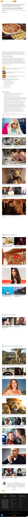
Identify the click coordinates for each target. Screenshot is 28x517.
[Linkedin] (12, 489)
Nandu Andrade (22, 54)
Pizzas (7, 10)
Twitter (20, 500)
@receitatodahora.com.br (9, 114)
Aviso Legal (12, 505)
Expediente (12, 502)
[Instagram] (15, 489)
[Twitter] (14, 489)
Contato (11, 500)
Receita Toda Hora (4, 10)
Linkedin (20, 505)
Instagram (20, 502)
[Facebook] (13, 489)
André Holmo (3, 12)
